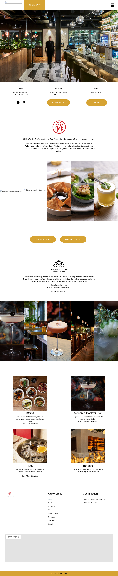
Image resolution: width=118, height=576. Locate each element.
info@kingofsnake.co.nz (63, 287)
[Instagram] (24, 102)
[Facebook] (18, 102)
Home (50, 499)
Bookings (51, 506)
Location (51, 524)
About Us (51, 510)
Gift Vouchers (53, 513)
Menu (50, 503)
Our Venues (52, 520)
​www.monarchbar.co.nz (59, 291)
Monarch (51, 517)
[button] (59, 223)
